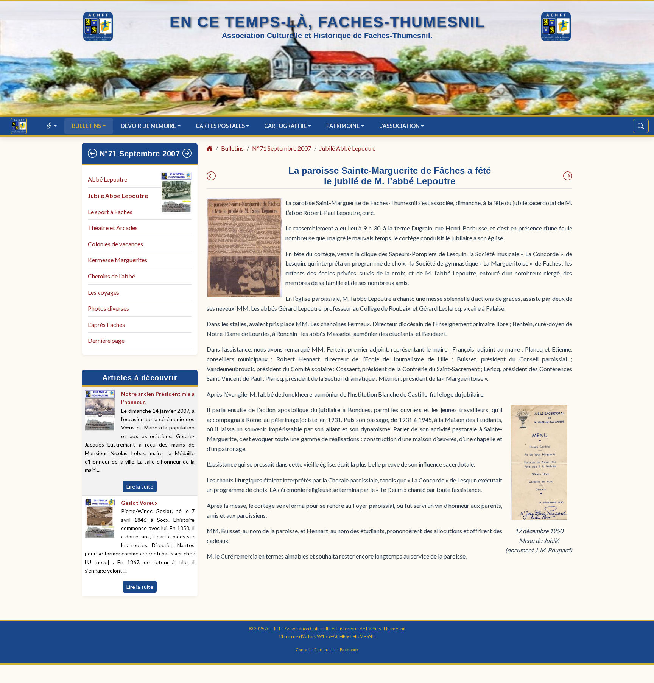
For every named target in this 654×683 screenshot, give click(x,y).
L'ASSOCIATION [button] (399, 126)
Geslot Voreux (139, 502)
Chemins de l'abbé (111, 276)
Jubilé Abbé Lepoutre (118, 195)
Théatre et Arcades (113, 227)
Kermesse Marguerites (117, 259)
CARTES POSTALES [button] (220, 126)
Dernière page (106, 340)
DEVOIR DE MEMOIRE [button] (148, 126)
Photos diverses (108, 308)
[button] (52, 125)
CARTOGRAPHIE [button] (285, 126)
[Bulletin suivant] (187, 153)
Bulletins (232, 148)
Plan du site (325, 649)
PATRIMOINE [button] (343, 126)
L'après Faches (106, 324)
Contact (303, 649)
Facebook (349, 649)
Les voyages (103, 292)
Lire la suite (139, 486)
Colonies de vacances (115, 243)
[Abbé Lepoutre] (211, 176)
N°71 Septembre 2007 (140, 153)
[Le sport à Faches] (567, 176)
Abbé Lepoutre (107, 179)
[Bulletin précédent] (92, 153)
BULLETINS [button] (86, 126)
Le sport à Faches (110, 211)
